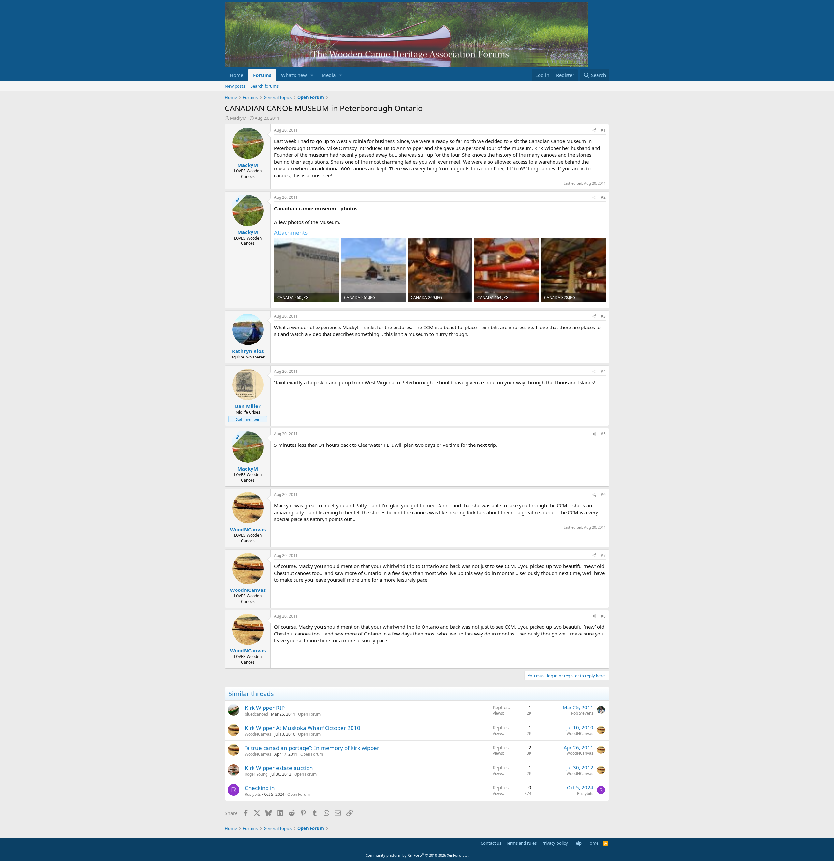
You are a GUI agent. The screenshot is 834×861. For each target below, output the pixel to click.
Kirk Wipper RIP (265, 707)
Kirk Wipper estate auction (279, 768)
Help (577, 843)
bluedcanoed (256, 714)
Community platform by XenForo (417, 855)
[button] (312, 75)
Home (236, 75)
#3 (603, 316)
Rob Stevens (582, 713)
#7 (603, 555)
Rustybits (253, 794)
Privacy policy (554, 843)
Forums (262, 75)
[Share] (594, 130)
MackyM (238, 118)
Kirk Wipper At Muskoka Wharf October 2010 (302, 728)
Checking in (260, 788)
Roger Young (256, 774)
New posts (235, 86)
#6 (603, 494)
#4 (603, 371)
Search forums (265, 86)
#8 (603, 616)
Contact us (491, 843)
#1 (603, 130)
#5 (603, 434)
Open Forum (309, 714)
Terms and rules (521, 843)
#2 (603, 197)
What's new (294, 75)
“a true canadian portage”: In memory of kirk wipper (312, 748)
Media (329, 75)
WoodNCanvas (258, 734)
